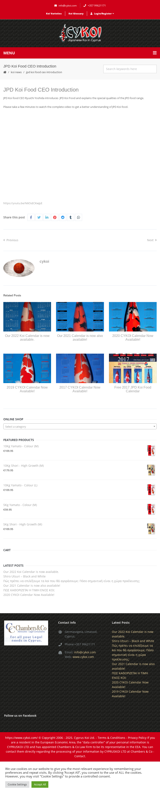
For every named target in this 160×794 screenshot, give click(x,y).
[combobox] (80, 426)
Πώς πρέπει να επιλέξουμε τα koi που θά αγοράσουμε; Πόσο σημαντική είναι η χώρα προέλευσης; (71, 581)
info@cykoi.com (68, 5)
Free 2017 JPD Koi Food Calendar (132, 389)
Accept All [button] (40, 784)
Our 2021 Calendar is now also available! (80, 337)
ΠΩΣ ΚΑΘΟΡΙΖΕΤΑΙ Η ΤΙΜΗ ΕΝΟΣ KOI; (29, 590)
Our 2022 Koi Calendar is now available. (27, 337)
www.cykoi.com (83, 657)
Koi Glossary (76, 13)
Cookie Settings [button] (17, 784)
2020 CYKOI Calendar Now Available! (132, 337)
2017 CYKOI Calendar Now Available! (79, 389)
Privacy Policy (137, 738)
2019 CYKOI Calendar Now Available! (27, 389)
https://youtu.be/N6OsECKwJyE (22, 203)
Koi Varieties (54, 13)
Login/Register (103, 13)
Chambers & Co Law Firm (74, 747)
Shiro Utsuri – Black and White (24, 576)
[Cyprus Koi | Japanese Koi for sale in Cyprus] (80, 33)
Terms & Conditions (111, 738)
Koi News (16, 72)
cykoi (44, 261)
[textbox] (80, 426)
